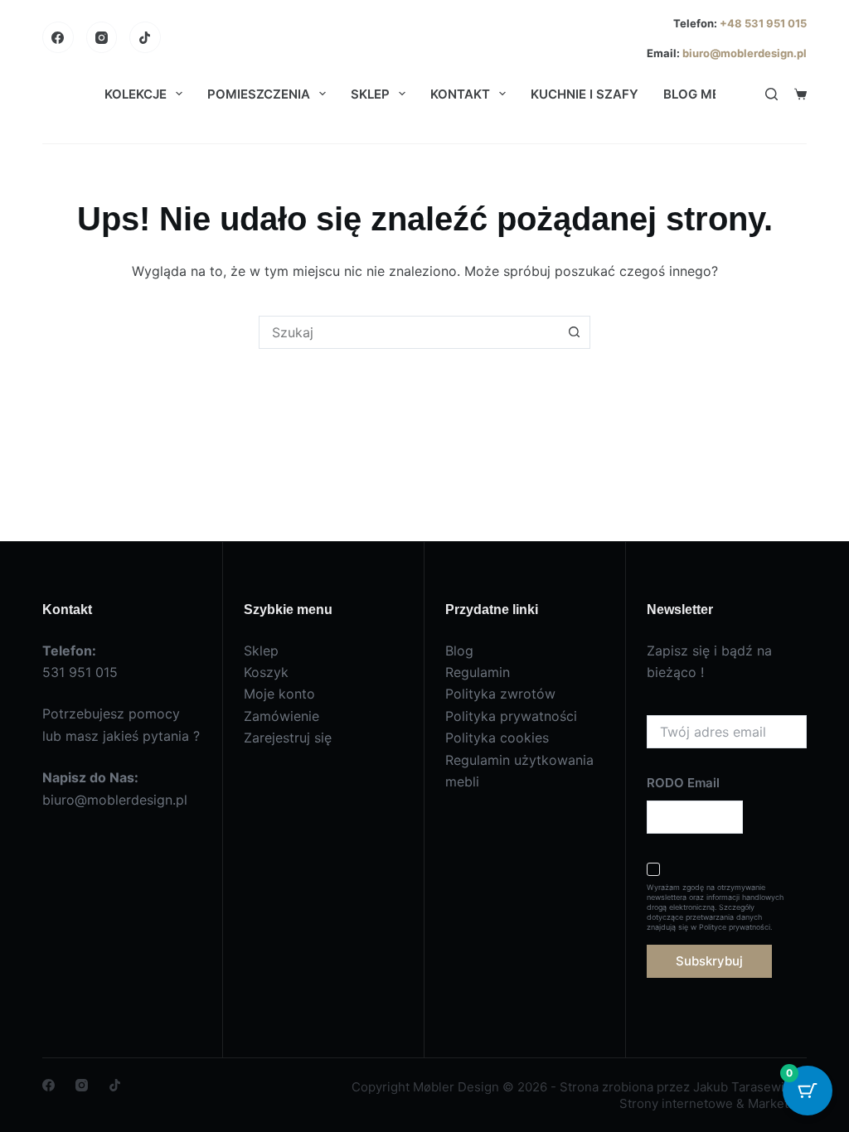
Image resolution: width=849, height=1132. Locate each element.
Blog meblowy (714, 94)
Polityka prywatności (511, 716)
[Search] (771, 94)
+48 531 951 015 (762, 23)
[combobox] (409, 332)
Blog (459, 650)
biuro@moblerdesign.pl (744, 53)
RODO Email (683, 783)
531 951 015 (80, 672)
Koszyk (266, 672)
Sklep (370, 94)
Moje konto (279, 693)
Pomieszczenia (258, 94)
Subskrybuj (709, 961)
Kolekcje (135, 94)
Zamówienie (281, 716)
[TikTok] (145, 37)
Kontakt (460, 94)
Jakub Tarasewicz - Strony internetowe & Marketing (713, 1095)
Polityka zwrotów (500, 693)
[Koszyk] (800, 94)
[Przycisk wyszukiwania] (573, 332)
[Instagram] (102, 37)
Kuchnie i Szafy (584, 94)
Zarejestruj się (288, 737)
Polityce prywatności (734, 926)
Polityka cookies (497, 737)
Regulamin (477, 672)
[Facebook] (58, 37)
